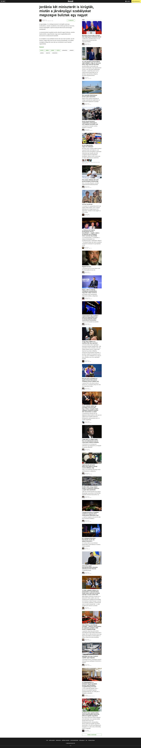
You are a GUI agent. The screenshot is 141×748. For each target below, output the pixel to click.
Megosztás (71, 20)
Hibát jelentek (52, 740)
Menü (4, 1)
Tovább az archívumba (91, 734)
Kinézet (128, 1)
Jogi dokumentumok (74, 740)
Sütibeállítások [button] (91, 740)
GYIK (47, 740)
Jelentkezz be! (137, 1)
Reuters (42, 47)
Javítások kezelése (65, 740)
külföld (43, 20)
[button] (41, 50)
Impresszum (58, 740)
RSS (86, 740)
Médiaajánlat (82, 740)
